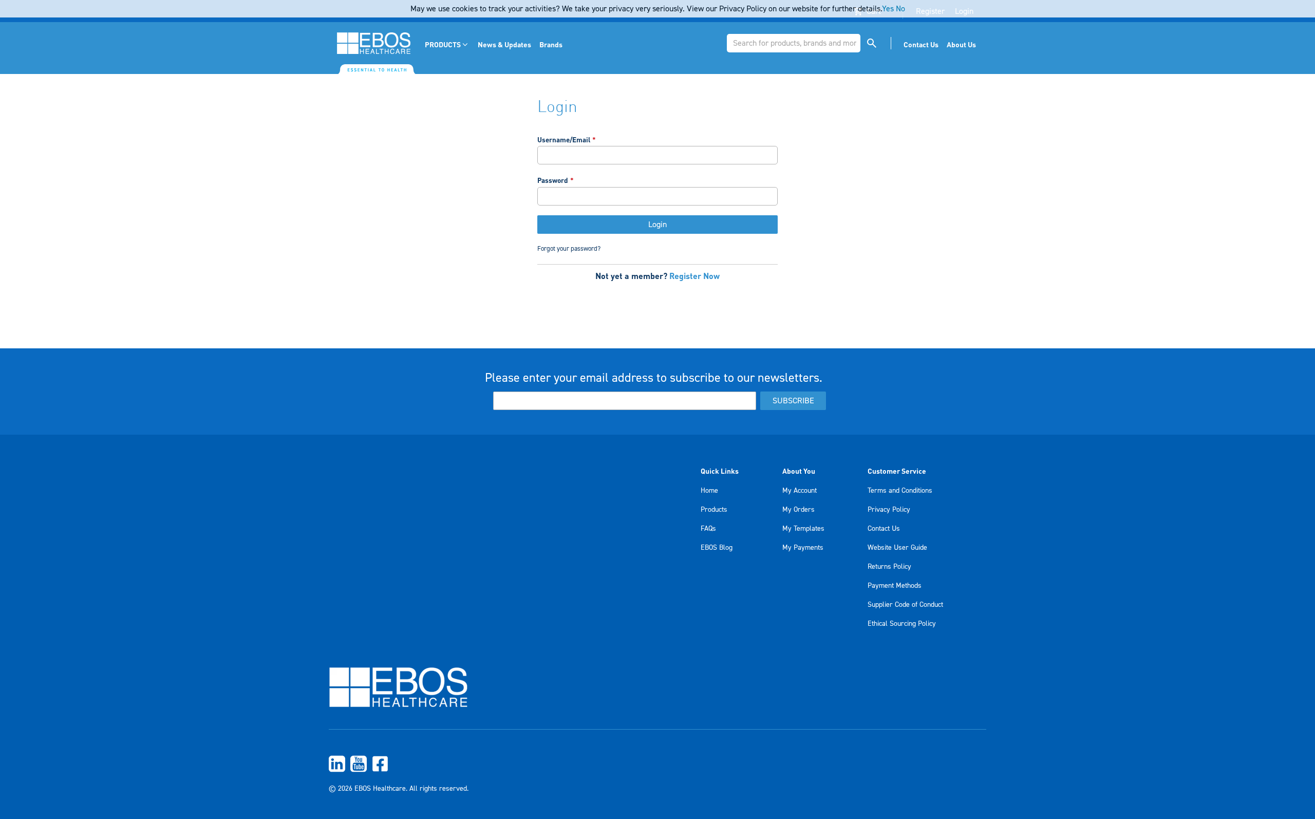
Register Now (694, 275)
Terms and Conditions (900, 490)
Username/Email (563, 139)
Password (552, 180)
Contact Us (884, 528)
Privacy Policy (889, 509)
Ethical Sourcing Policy (902, 623)
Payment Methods (895, 585)
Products (714, 509)
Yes (888, 9)
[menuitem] (447, 44)
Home (709, 490)
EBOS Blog (716, 547)
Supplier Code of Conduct (905, 604)
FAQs (708, 528)
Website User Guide (897, 547)
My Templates (803, 528)
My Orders (798, 509)
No (900, 9)
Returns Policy (889, 566)
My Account (799, 490)
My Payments (802, 547)
